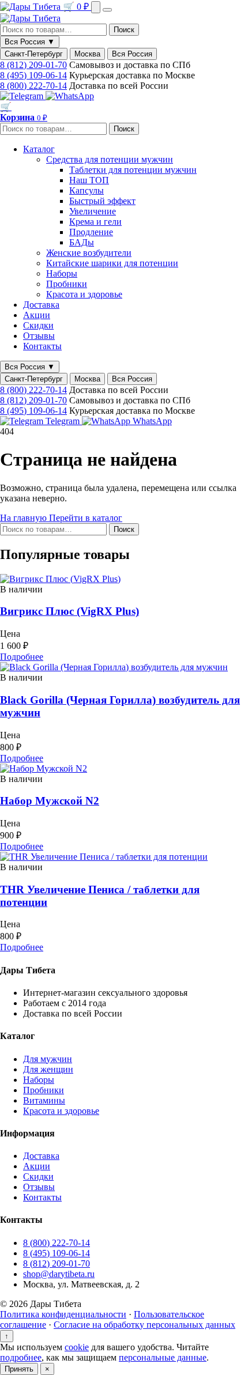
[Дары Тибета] (31, 7)
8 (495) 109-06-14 (33, 75)
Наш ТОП (89, 180)
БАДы (81, 242)
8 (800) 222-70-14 (33, 85)
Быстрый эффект (102, 201)
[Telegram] (23, 96)
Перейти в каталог (85, 518)
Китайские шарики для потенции (112, 263)
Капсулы (86, 190)
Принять (19, 1369)
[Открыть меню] (107, 10)
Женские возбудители (88, 253)
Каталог (39, 149)
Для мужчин (47, 1059)
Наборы (61, 273)
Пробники (66, 284)
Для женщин (48, 1069)
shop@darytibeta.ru (59, 1274)
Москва (87, 54)
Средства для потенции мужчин (109, 159)
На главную (24, 518)
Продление (91, 232)
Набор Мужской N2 (49, 801)
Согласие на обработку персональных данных (144, 1324)
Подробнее (21, 657)
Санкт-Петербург (34, 54)
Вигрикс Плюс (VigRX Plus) (69, 611)
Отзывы (39, 336)
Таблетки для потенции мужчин (133, 170)
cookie (77, 1347)
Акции (36, 315)
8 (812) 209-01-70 (33, 65)
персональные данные (162, 1357)
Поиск (124, 29)
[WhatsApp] (70, 96)
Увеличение (92, 211)
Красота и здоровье (84, 294)
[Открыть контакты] (95, 7)
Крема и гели (95, 221)
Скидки (38, 325)
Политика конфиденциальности (63, 1314)
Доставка (41, 304)
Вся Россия (132, 54)
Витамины (44, 1100)
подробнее (21, 1357)
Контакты (42, 346)
